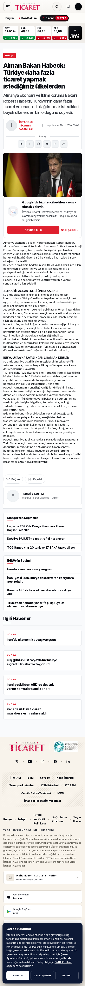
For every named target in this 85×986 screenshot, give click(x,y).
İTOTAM (16, 777)
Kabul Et (18, 975)
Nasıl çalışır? (69, 229)
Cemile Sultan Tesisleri (36, 793)
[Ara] (56, 6)
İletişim (22, 819)
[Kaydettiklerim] (68, 6)
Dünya (9, 55)
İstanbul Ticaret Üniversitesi (42, 800)
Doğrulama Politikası (59, 819)
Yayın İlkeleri (77, 819)
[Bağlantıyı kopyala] (63, 144)
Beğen (15, 479)
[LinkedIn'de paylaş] (47, 144)
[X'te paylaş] (21, 144)
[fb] (55, 761)
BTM (30, 777)
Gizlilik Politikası (63, 962)
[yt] (29, 761)
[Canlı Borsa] (78, 6)
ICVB (60, 793)
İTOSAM (70, 785)
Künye (7, 819)
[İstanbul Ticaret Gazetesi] (28, 6)
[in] (68, 761)
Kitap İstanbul (65, 777)
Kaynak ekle (33, 229)
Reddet (66, 975)
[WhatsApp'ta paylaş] (38, 144)
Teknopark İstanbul (21, 785)
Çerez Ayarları (42, 975)
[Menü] (7, 6)
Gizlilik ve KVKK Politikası (39, 819)
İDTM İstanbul (50, 785)
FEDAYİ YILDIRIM (33, 493)
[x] (17, 761)
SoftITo (45, 777)
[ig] (42, 761)
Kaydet (37, 479)
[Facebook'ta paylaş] (30, 144)
